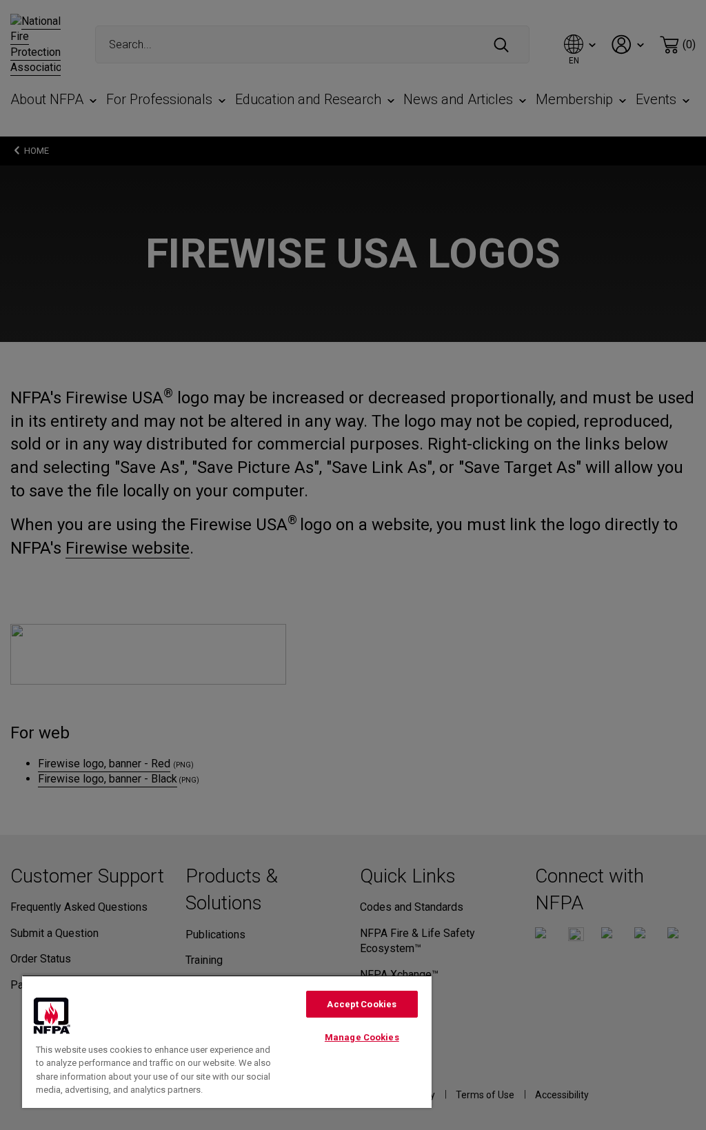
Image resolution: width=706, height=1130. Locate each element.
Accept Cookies (361, 1004)
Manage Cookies (362, 1037)
